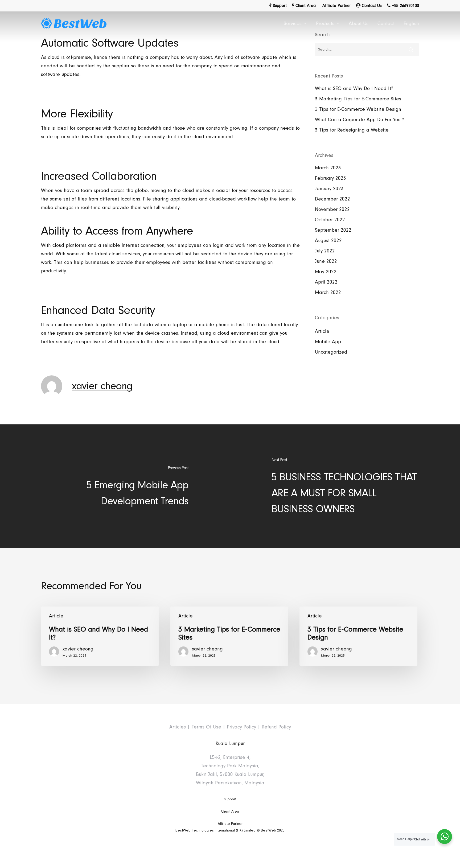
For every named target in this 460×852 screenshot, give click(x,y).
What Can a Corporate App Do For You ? (359, 119)
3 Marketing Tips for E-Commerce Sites (358, 99)
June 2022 (326, 261)
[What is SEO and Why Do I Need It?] (100, 636)
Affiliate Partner (230, 824)
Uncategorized (331, 352)
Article (322, 331)
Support (230, 799)
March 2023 (328, 168)
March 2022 (328, 292)
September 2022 (333, 230)
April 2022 (326, 282)
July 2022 (325, 251)
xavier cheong (102, 386)
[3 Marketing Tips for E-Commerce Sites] (229, 636)
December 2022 (332, 199)
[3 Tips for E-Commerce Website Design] (358, 636)
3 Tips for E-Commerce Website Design (358, 109)
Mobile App (328, 342)
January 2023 (329, 188)
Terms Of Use (206, 727)
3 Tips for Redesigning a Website (352, 130)
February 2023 (330, 178)
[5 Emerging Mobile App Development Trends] (115, 486)
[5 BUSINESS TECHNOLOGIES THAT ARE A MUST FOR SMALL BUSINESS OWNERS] (345, 486)
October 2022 (330, 220)
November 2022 (332, 209)
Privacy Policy (241, 727)
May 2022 (325, 272)
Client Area (230, 811)
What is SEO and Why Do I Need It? (354, 88)
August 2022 (328, 240)
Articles (177, 727)
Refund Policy (276, 727)
